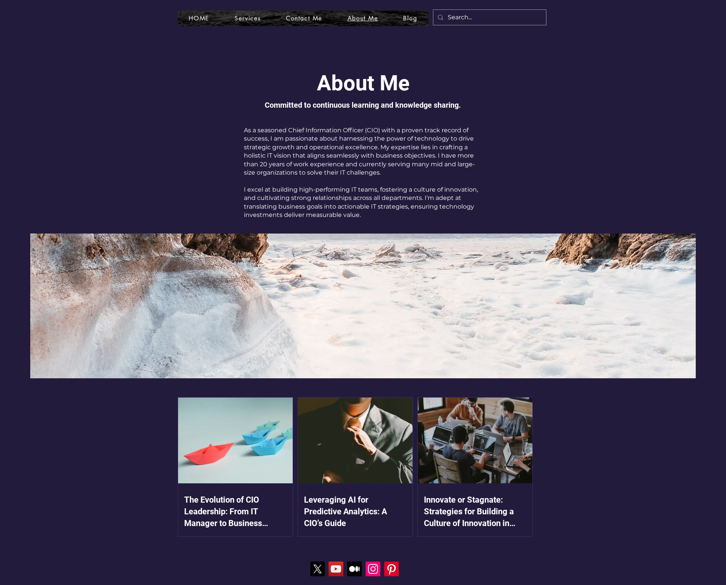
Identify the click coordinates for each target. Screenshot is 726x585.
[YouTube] (336, 569)
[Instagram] (373, 569)
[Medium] (354, 569)
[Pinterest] (391, 569)
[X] (317, 569)
